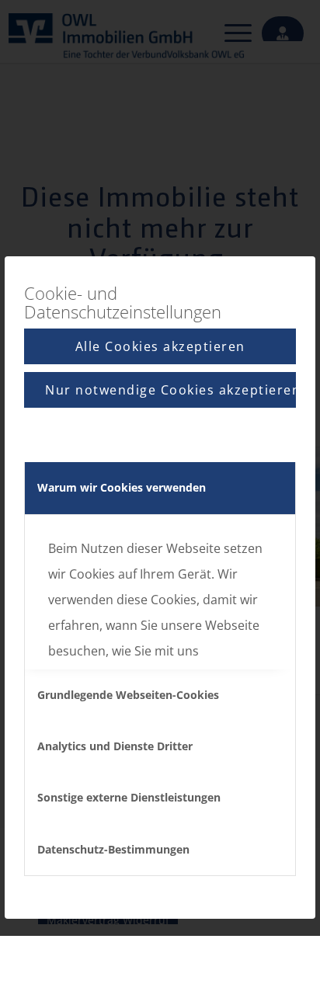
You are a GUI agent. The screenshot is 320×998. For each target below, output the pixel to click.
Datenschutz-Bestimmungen (113, 849)
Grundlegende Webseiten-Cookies (128, 694)
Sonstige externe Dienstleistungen (129, 797)
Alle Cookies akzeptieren (160, 346)
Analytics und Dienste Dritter (115, 746)
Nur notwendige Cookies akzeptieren (170, 389)
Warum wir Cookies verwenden (121, 487)
